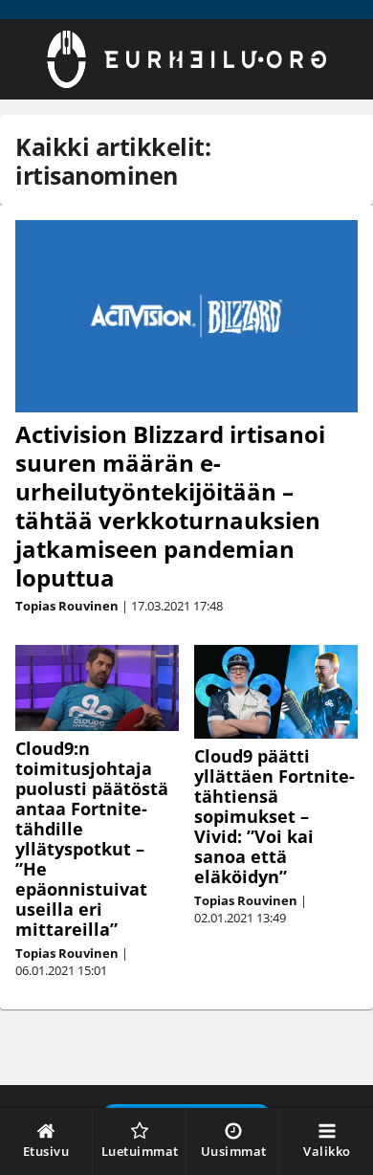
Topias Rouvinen (67, 605)
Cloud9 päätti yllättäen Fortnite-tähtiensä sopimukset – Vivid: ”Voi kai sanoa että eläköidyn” (274, 816)
